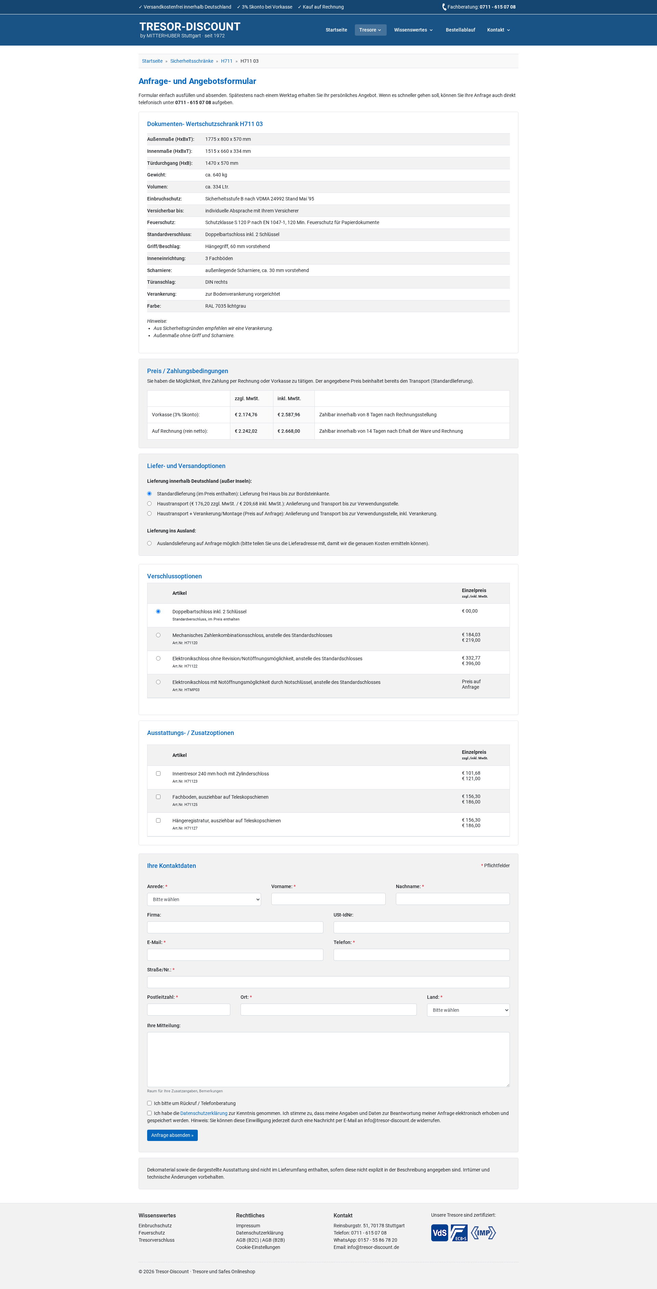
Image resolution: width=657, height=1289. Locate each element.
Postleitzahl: (162, 997)
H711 (227, 61)
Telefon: (344, 942)
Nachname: (410, 886)
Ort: (246, 997)
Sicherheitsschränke (191, 61)
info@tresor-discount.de (373, 1247)
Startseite (336, 30)
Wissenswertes (411, 30)
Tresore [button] (367, 30)
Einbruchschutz (155, 1225)
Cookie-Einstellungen (258, 1247)
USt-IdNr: (343, 915)
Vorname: (283, 886)
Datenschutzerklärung (204, 1113)
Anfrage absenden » (172, 1135)
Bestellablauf (460, 30)
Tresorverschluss (157, 1240)
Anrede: (157, 886)
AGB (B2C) (247, 1240)
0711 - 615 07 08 (498, 7)
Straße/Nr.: (161, 969)
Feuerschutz (152, 1233)
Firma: (154, 915)
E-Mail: (156, 942)
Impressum (248, 1225)
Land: (434, 997)
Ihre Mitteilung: (164, 1025)
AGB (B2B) (273, 1240)
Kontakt (496, 30)
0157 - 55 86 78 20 (377, 1240)
